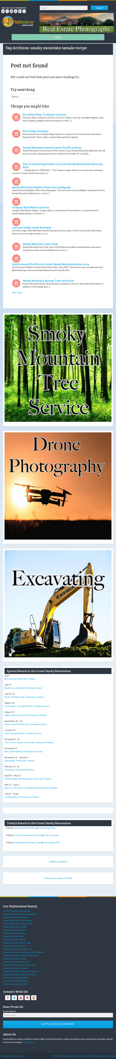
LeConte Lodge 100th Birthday (31, 227)
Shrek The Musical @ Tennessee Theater (24, 697)
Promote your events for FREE (58, 878)
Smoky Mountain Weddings (16, 977)
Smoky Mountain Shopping (15, 968)
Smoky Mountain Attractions (16, 911)
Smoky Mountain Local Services (17, 949)
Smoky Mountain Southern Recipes (19, 974)
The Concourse (51, 835)
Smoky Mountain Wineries (15, 981)
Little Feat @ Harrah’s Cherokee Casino (23, 733)
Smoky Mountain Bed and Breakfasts (20, 914)
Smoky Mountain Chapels (15, 926)
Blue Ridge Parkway (35, 131)
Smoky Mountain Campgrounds (17, 923)
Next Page (17, 292)
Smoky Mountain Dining (14, 933)
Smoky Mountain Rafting (14, 958)
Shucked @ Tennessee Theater (19, 760)
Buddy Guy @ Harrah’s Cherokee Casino (23, 688)
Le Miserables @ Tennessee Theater (22, 797)
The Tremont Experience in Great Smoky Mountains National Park (63, 165)
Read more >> (29, 1042)
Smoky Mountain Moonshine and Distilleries (23, 952)
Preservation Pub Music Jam (27, 842)
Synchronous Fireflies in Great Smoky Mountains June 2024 (50, 264)
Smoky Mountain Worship (15, 984)
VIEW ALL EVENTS (58, 861)
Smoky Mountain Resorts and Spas (19, 965)
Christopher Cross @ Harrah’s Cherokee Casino (27, 706)
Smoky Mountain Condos (15, 930)
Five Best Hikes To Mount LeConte (44, 114)
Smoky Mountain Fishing (14, 939)
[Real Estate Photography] (76, 22)
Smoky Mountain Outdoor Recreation (20, 955)
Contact (21, 1056)
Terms (4, 1056)
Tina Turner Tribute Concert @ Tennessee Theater (29, 742)
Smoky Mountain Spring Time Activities (48, 280)
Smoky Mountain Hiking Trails (17, 942)
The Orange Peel (47, 828)
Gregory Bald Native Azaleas (30, 207)
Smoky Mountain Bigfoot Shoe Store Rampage (41, 187)
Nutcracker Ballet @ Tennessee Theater (24, 751)
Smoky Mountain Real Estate (16, 961)
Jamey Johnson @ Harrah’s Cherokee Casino (25, 724)
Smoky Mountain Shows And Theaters (21, 971)
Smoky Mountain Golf (13, 936)
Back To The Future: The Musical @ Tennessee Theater (31, 787)
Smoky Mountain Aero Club (40, 244)
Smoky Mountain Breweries (16, 917)
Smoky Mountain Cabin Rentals (17, 920)
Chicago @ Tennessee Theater (19, 769)
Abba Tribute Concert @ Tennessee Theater (26, 715)
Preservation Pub (51, 842)
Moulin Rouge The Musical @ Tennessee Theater (28, 778)
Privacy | (12, 1056)
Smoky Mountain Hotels (14, 946)
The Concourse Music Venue (28, 835)
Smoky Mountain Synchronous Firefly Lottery (52, 147)
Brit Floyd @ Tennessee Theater (20, 678)
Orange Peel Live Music (25, 828)
